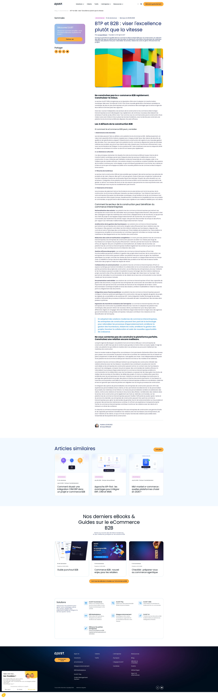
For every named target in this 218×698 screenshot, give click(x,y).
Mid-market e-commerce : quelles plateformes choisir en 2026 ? (145, 489)
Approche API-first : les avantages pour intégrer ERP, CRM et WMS (107, 489)
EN (138, 4)
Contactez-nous (62, 660)
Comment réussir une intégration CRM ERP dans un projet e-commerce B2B (71, 489)
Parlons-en (70, 39)
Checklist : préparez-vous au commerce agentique (145, 571)
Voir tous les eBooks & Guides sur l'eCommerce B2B (109, 581)
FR (141, 4)
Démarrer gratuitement (153, 4)
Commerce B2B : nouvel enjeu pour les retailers (107, 571)
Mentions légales (81, 687)
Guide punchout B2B (67, 569)
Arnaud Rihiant (102, 35)
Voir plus (158, 450)
